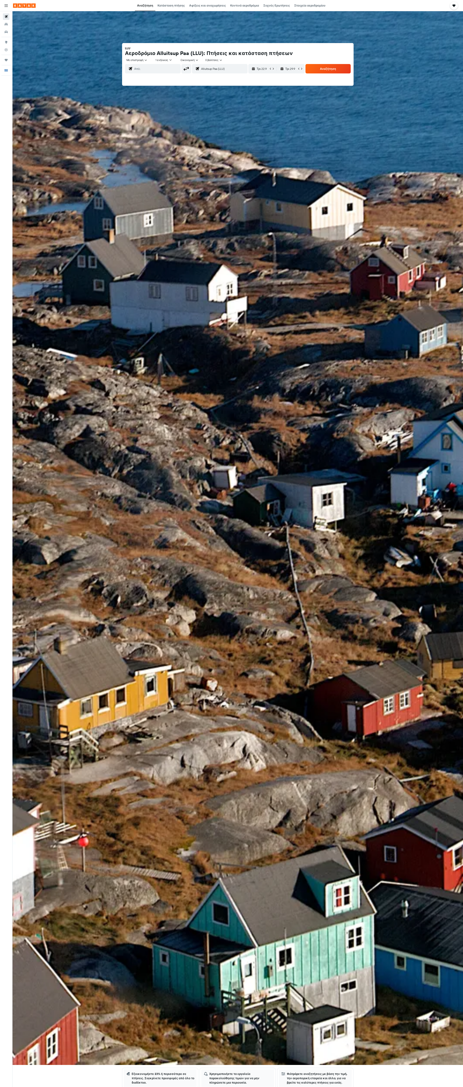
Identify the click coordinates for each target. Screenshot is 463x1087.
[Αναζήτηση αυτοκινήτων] (6, 31)
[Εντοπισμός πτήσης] (6, 49)
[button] (6, 6)
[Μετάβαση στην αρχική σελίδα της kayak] (24, 5)
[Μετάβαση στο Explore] (6, 42)
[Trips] (6, 60)
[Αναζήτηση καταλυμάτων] (6, 24)
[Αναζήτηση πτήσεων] (6, 16)
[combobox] (137, 60)
